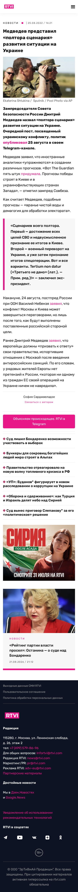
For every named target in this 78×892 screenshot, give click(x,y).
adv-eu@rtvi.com (38, 768)
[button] (73, 6)
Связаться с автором (39, 402)
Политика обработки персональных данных (33, 698)
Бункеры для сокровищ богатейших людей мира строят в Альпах (35, 455)
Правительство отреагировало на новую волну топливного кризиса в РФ (36, 469)
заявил (56, 303)
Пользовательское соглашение (24, 692)
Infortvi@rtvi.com (49, 753)
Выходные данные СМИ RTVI (22, 686)
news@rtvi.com (38, 758)
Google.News (15, 797)
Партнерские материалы (22, 773)
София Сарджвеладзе (39, 397)
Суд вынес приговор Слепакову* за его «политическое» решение (38, 512)
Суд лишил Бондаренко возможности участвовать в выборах (37, 441)
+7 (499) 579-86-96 (24, 748)
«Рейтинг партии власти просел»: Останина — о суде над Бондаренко (37, 650)
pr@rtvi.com (36, 763)
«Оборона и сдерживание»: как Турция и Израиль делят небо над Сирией (39, 498)
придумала (30, 174)
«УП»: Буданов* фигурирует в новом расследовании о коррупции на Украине (38, 484)
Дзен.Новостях (22, 792)
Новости (11, 23)
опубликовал (15, 142)
